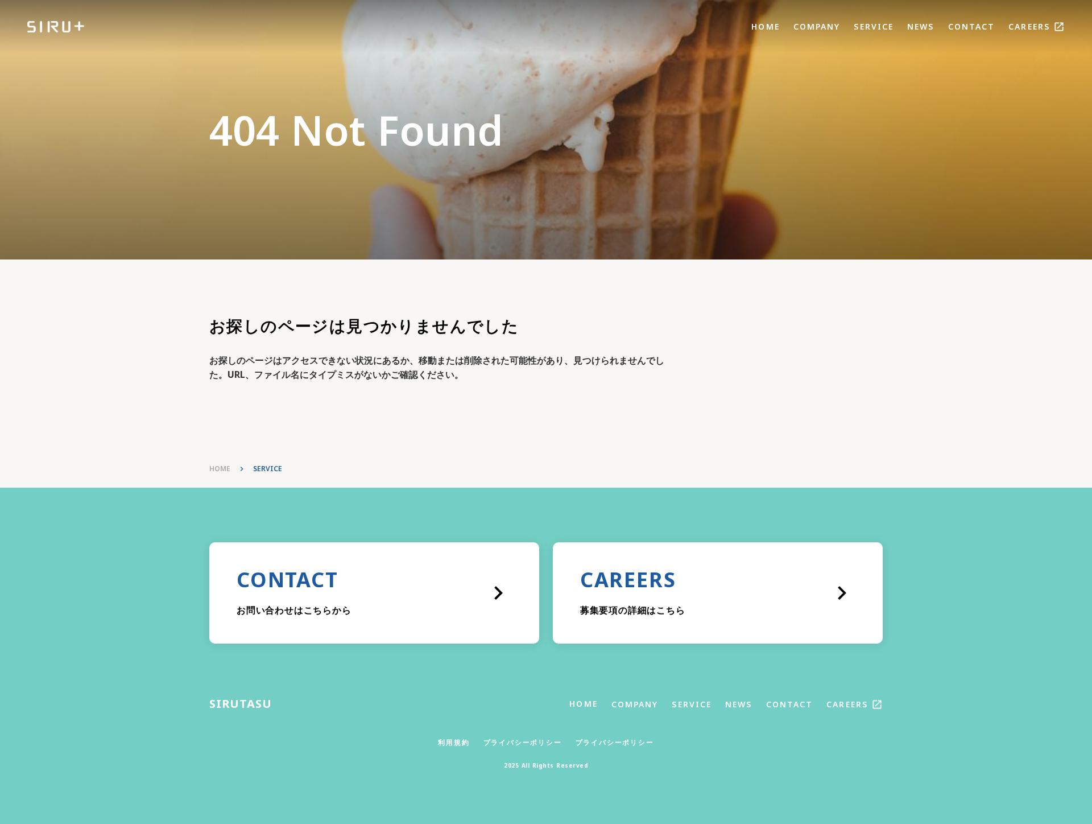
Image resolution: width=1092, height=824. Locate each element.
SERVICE (874, 26)
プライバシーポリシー (522, 742)
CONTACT (971, 26)
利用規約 (453, 742)
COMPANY (817, 26)
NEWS (920, 26)
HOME (765, 26)
